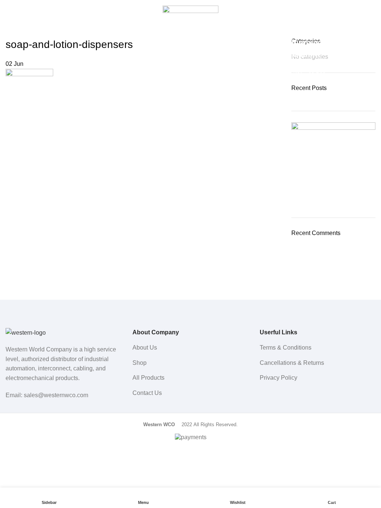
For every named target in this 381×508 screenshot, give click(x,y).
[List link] (190, 348)
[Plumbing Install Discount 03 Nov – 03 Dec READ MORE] (333, 164)
